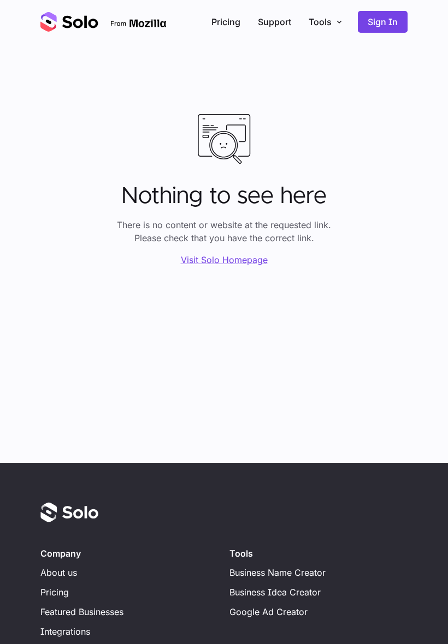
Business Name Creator (277, 572)
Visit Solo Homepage (224, 259)
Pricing (225, 21)
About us (58, 572)
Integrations (65, 631)
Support (274, 21)
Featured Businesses (81, 611)
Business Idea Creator (275, 592)
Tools (320, 21)
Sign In (383, 21)
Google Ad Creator (268, 611)
